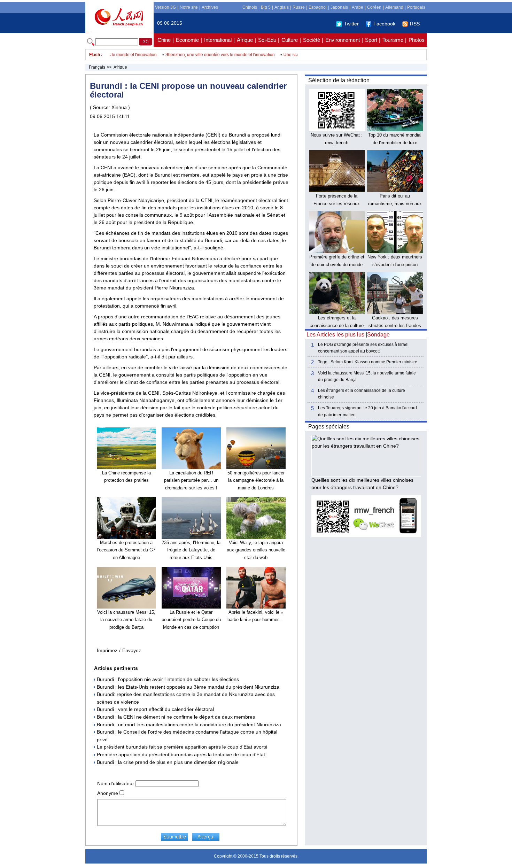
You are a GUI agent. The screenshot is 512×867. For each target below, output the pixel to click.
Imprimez (107, 650)
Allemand (394, 7)
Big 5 (266, 7)
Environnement (342, 40)
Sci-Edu (267, 40)
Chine (164, 40)
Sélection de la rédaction (339, 80)
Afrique (245, 40)
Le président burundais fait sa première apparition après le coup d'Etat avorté (182, 747)
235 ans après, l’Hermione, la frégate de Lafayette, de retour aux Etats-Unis (191, 550)
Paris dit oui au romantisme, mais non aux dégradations (395, 203)
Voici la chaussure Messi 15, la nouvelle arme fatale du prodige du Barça (126, 620)
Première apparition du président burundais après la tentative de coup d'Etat (181, 754)
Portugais (416, 7)
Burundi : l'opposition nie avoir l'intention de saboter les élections (168, 679)
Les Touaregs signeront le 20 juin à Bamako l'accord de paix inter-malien (367, 411)
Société (311, 40)
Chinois (249, 7)
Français (97, 67)
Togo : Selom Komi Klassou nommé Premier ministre (367, 361)
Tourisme (392, 40)
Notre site (189, 7)
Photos (417, 40)
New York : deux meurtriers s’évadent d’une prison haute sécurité (394, 264)
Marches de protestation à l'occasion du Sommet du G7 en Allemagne (126, 550)
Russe (299, 7)
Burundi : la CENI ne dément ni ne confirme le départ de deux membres (176, 717)
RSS (415, 23)
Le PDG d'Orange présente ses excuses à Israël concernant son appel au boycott (363, 348)
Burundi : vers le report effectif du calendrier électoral (155, 709)
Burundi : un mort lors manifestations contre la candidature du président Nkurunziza (189, 724)
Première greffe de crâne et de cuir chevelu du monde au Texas (336, 264)
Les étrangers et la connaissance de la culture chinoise (337, 325)
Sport (371, 40)
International (218, 40)
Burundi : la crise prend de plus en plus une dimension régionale (168, 762)
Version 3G (165, 7)
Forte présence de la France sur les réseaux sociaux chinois (336, 203)
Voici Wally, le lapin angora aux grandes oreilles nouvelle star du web (256, 550)
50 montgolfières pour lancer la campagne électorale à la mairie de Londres (256, 480)
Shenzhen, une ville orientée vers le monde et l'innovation (209, 54)
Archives (210, 7)
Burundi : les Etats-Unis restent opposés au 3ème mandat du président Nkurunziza (188, 687)
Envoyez (131, 650)
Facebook (384, 23)
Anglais (281, 7)
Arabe (357, 7)
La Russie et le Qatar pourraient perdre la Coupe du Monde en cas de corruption (191, 620)
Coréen (374, 7)
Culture (289, 40)
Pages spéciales (328, 426)
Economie (187, 40)
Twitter (351, 23)
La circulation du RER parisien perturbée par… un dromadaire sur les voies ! (191, 480)
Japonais (339, 7)
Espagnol (318, 7)
